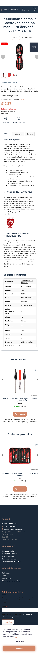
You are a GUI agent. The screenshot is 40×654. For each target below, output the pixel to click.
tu (16, 636)
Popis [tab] (6, 133)
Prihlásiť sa (8, 622)
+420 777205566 (10, 526)
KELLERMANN (26, 286)
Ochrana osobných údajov (11, 561)
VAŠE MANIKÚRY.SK (9, 523)
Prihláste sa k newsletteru (11, 581)
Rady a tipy (6, 573)
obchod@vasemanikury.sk (13, 529)
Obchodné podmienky (9, 559)
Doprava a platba (8, 551)
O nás (4, 575)
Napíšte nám (6, 578)
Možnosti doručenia (8, 111)
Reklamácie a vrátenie (10, 554)
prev (2, 379)
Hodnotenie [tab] (18, 134)
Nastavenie (19, 642)
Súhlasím (19, 648)
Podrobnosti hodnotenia (20, 40)
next (37, 379)
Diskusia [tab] (30, 134)
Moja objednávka (8, 556)
